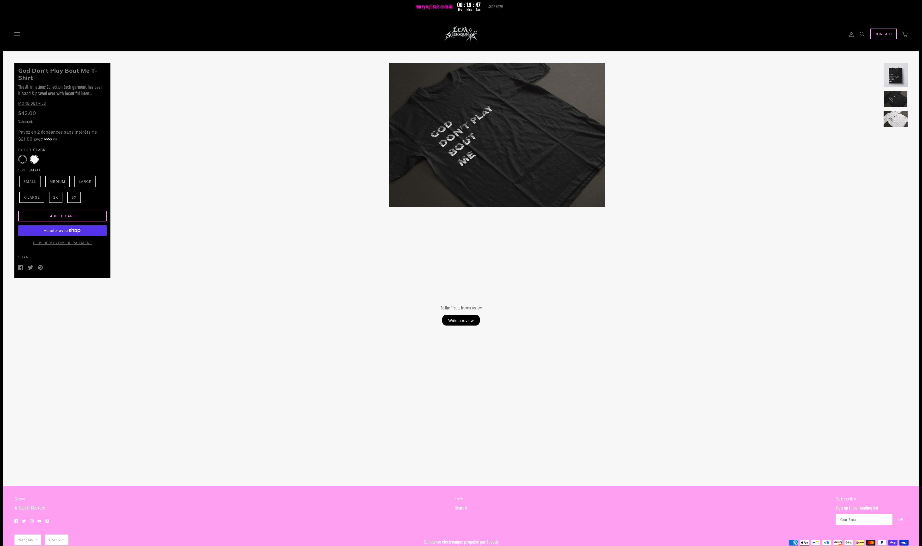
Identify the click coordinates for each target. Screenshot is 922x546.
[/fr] (461, 33)
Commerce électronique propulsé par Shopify (461, 542)
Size (22, 170)
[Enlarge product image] (497, 135)
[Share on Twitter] (31, 267)
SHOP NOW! (495, 7)
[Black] (22, 159)
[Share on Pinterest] (40, 267)
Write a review (461, 321)
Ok (901, 519)
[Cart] (905, 34)
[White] (34, 159)
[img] (16, 521)
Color (24, 150)
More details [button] (32, 103)
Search (461, 507)
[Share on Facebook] (21, 267)
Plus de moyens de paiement (62, 243)
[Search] (862, 34)
